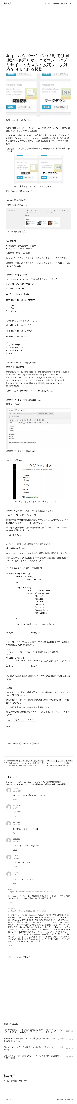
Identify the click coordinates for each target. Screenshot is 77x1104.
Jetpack (29, 120)
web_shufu (16, 841)
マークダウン (12, 279)
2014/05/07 (11, 889)
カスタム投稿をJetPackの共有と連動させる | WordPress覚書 (27, 911)
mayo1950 (16, 825)
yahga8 (15, 808)
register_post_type (57, 557)
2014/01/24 (16, 856)
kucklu (15, 875)
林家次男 (8, 3)
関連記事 (36, 743)
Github (55, 138)
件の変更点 (11, 548)
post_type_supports (15, 553)
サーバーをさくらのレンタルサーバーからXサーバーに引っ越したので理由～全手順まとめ (60, 763)
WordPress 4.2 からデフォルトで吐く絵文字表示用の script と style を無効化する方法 (34, 1039)
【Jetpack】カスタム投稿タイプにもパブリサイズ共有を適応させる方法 (30, 892)
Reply (15, 799)
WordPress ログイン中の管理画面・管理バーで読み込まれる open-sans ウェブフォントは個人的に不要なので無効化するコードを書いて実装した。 (24, 763)
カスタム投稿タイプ (13, 743)
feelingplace (17, 858)
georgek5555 (17, 791)
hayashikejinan (15, 120)
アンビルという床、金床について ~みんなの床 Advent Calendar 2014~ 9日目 (32, 1057)
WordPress (69, 1099)
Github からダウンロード (54, 699)
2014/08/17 (11, 908)
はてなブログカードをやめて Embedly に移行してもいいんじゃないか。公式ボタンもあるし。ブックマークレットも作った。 (33, 1031)
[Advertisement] (38, 28)
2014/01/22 (16, 788)
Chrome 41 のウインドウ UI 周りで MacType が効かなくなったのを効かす (34, 1048)
